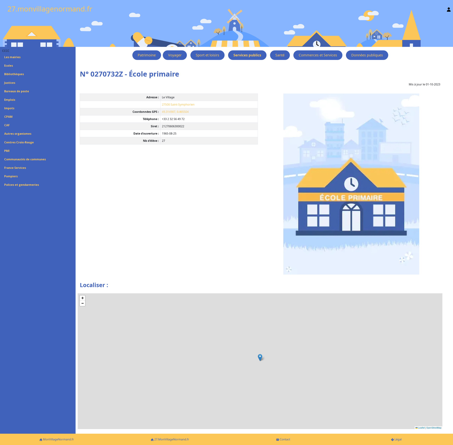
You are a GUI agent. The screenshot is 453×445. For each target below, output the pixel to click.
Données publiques (367, 55)
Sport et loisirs (207, 55)
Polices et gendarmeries (21, 185)
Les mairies (12, 57)
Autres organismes (17, 134)
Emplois (9, 100)
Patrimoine (147, 55)
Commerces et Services (318, 55)
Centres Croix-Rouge (19, 142)
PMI (7, 151)
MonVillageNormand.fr (58, 439)
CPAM (8, 117)
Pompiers (11, 176)
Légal (398, 439)
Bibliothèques (14, 74)
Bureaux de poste (16, 91)
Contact (284, 439)
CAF (7, 125)
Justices (9, 83)
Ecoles (8, 66)
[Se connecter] (449, 9)
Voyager (175, 55)
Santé (280, 55)
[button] (260, 357)
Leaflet (421, 427)
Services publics (247, 55)
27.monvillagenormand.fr (49, 9)
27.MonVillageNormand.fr (171, 439)
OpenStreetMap (433, 427)
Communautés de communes (25, 159)
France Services (15, 168)
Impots (9, 108)
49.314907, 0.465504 (175, 112)
